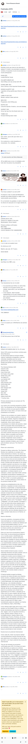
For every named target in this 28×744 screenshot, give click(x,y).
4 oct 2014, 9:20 (16, 134)
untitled (4, 20)
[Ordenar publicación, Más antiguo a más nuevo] (3, 16)
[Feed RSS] (19, 12)
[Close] (25, 702)
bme (4, 123)
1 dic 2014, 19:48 (13, 686)
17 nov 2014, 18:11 (14, 269)
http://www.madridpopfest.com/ (9, 309)
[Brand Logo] (3, 3)
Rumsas (4, 150)
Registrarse (5, 731)
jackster (4, 65)
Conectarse (12, 731)
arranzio (4, 189)
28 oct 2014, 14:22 (15, 216)
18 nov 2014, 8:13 (15, 280)
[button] (2, 742)
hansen (4, 170)
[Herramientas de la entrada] (26, 32)
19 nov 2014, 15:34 (10, 334)
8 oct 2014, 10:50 (15, 150)
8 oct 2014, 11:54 (15, 170)
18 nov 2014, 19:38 (15, 320)
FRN (4, 51)
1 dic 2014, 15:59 (16, 676)
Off (2, 12)
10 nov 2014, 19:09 (16, 241)
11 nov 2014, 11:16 (16, 259)
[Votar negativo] (23, 32)
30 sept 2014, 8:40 (16, 65)
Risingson (5, 134)
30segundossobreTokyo (8, 332)
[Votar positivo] (18, 32)
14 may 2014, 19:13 (14, 51)
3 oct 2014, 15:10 (13, 123)
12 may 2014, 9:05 (16, 20)
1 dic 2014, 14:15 (15, 347)
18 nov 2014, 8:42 (14, 307)
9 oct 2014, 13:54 (15, 189)
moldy (4, 320)
